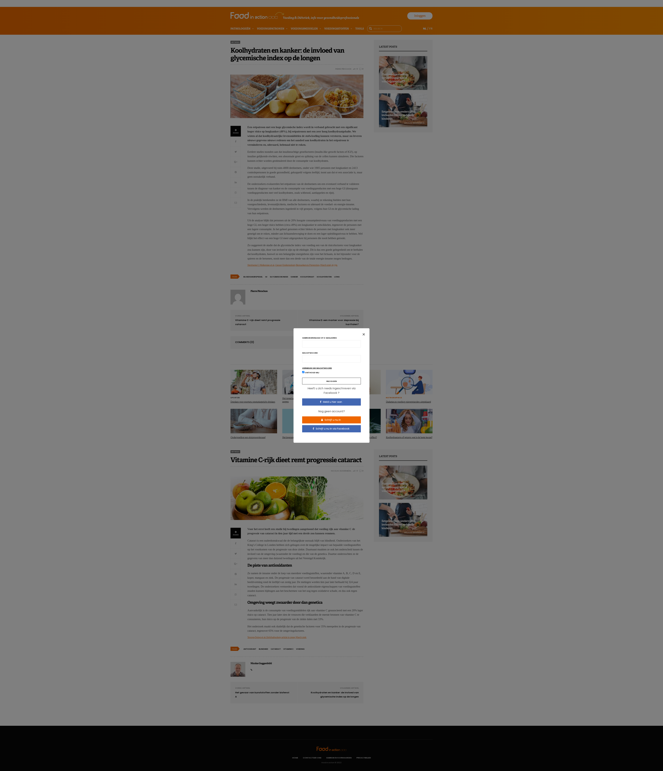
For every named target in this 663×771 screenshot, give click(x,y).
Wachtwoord (310, 353)
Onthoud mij (311, 372)
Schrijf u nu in (332, 419)
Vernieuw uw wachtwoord (317, 368)
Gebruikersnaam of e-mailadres (319, 338)
